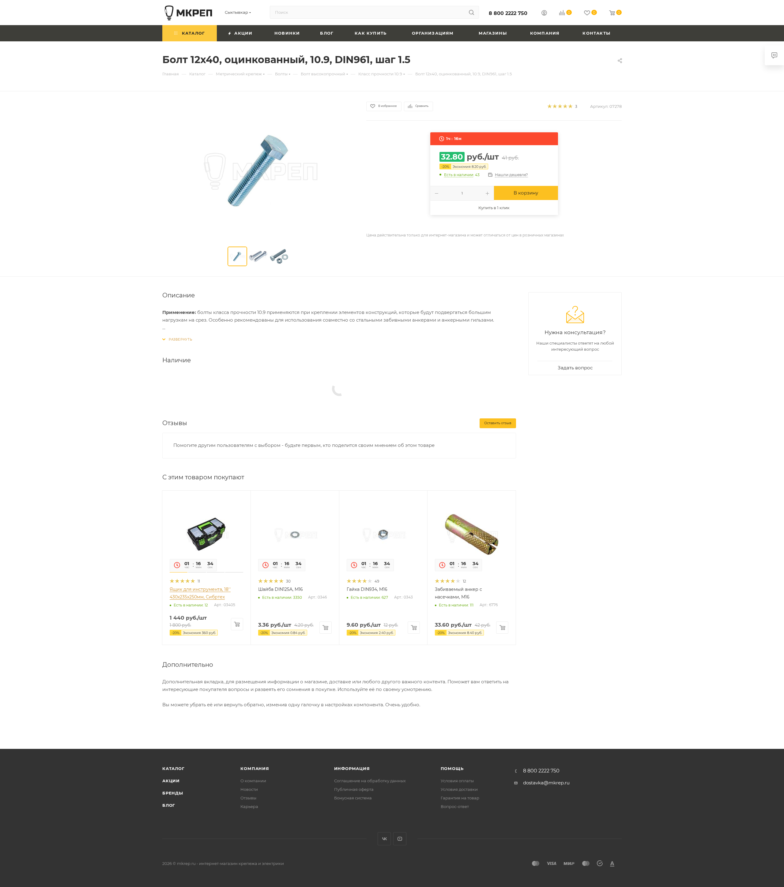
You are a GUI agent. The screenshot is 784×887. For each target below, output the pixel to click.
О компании (253, 780)
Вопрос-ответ (455, 806)
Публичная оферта (354, 789)
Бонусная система (353, 797)
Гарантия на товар (460, 797)
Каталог (173, 768)
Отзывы (248, 797)
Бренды (172, 793)
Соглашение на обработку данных (370, 780)
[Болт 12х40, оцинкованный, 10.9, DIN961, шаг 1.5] (259, 170)
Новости (249, 789)
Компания (254, 768)
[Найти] (471, 12)
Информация (352, 768)
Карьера (249, 806)
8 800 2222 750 (508, 13)
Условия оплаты (457, 780)
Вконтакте (384, 838)
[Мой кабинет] (544, 13)
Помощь (452, 768)
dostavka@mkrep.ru (546, 783)
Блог (168, 805)
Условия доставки (459, 789)
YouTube (399, 838)
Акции (171, 780)
